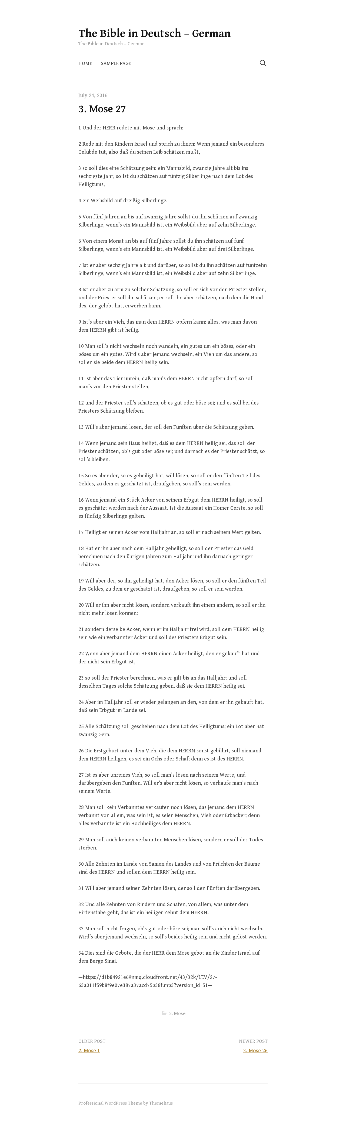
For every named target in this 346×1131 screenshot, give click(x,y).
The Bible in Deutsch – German (154, 33)
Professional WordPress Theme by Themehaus (125, 1103)
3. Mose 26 (255, 1051)
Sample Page (116, 63)
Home (85, 63)
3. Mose (177, 1013)
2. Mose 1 (89, 1051)
